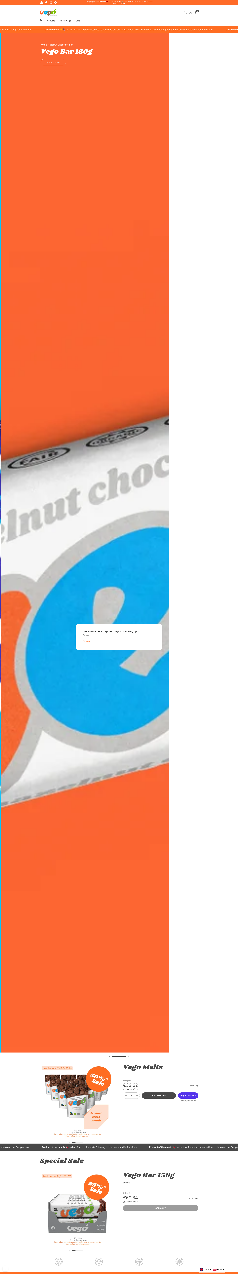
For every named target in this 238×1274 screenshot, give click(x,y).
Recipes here (102, 1147)
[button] (185, 12)
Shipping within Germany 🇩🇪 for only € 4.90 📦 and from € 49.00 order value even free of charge (119, 2)
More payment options (188, 1100)
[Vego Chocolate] (48, 12)
